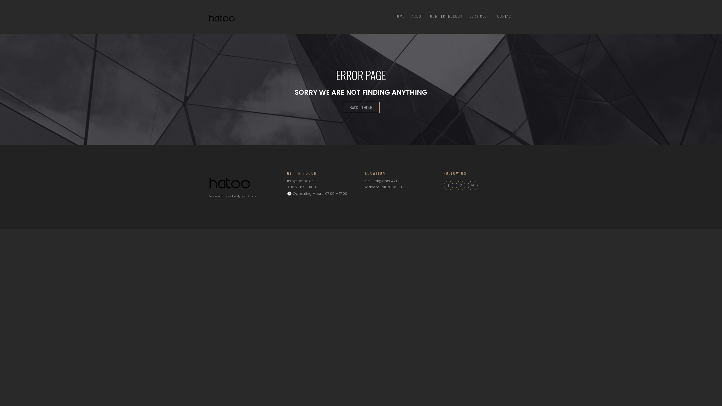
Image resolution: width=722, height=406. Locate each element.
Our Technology (446, 16)
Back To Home (361, 107)
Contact (505, 16)
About (417, 16)
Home (400, 16)
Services (478, 16)
